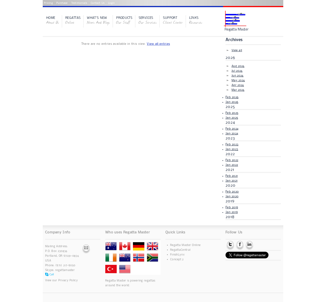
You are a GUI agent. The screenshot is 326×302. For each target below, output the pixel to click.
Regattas (73, 20)
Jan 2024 (232, 133)
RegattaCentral (180, 250)
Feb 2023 (232, 144)
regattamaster (65, 270)
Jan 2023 (232, 149)
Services (148, 20)
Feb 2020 (232, 191)
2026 (230, 58)
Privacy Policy (68, 280)
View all (236, 50)
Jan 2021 (231, 180)
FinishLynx (177, 254)
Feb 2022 (232, 160)
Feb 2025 (232, 113)
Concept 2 (177, 259)
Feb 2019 (232, 207)
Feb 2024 (232, 128)
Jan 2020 (232, 196)
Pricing (48, 3)
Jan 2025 (232, 117)
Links (195, 20)
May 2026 (238, 80)
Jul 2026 (236, 71)
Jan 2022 (232, 165)
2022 (230, 154)
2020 (230, 185)
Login (111, 3)
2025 (230, 107)
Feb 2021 (232, 175)
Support (173, 20)
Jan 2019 (232, 212)
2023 (230, 138)
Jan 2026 (232, 102)
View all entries (158, 43)
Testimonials (79, 3)
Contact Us (98, 3)
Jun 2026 (237, 75)
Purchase (62, 3)
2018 (230, 217)
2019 (230, 201)
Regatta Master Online (185, 245)
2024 (230, 122)
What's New (98, 20)
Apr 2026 (237, 85)
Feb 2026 (232, 97)
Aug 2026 (237, 66)
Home (52, 20)
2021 (230, 170)
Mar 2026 (237, 90)
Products (124, 20)
